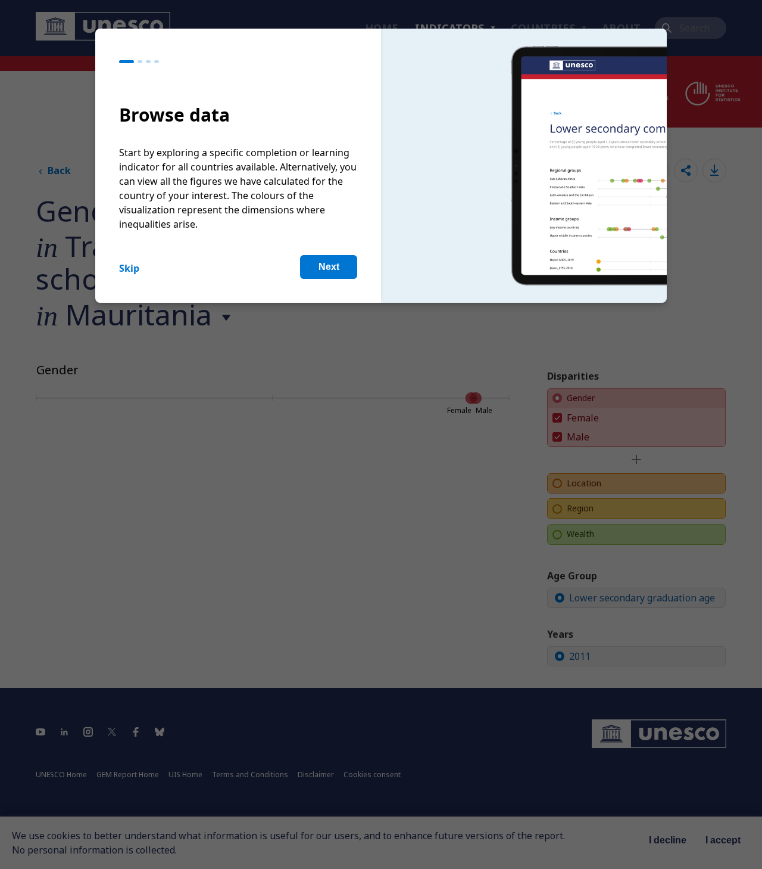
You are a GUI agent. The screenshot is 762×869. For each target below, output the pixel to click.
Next (328, 267)
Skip (129, 268)
